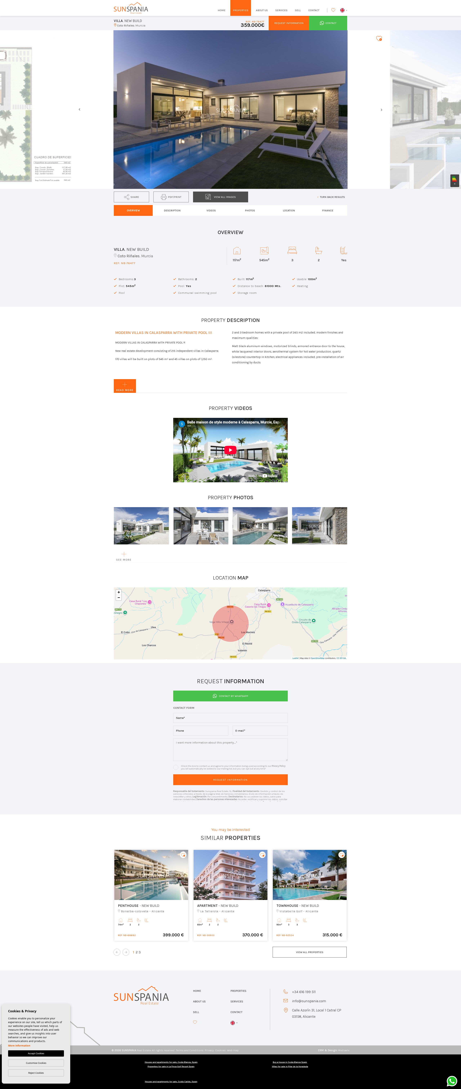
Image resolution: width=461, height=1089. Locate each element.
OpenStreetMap (318, 658)
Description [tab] (172, 210)
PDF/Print (174, 197)
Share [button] (135, 197)
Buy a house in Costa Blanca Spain (290, 1062)
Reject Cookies (36, 1072)
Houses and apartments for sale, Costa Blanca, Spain (171, 1062)
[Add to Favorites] (379, 38)
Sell (298, 10)
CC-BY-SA (341, 658)
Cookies (220, 1050)
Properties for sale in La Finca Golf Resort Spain (171, 1066)
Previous (79, 109)
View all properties (309, 952)
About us (262, 10)
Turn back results (332, 197)
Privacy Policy (278, 766)
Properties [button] (240, 10)
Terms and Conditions (189, 1050)
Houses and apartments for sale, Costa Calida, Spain (171, 1081)
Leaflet (295, 658)
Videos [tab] (211, 210)
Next (381, 109)
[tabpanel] (151, 895)
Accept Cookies (36, 1053)
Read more (125, 390)
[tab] (133, 210)
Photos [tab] (250, 210)
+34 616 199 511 (304, 992)
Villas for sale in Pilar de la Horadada (290, 1066)
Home (221, 10)
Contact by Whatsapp (233, 696)
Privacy (209, 1050)
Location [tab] (289, 210)
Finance (327, 210)
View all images (225, 197)
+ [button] (119, 592)
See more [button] (123, 559)
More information (19, 1045)
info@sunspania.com (309, 1001)
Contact (313, 10)
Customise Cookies (36, 1063)
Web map (233, 1050)
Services (281, 10)
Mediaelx (343, 1050)
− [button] (119, 597)
